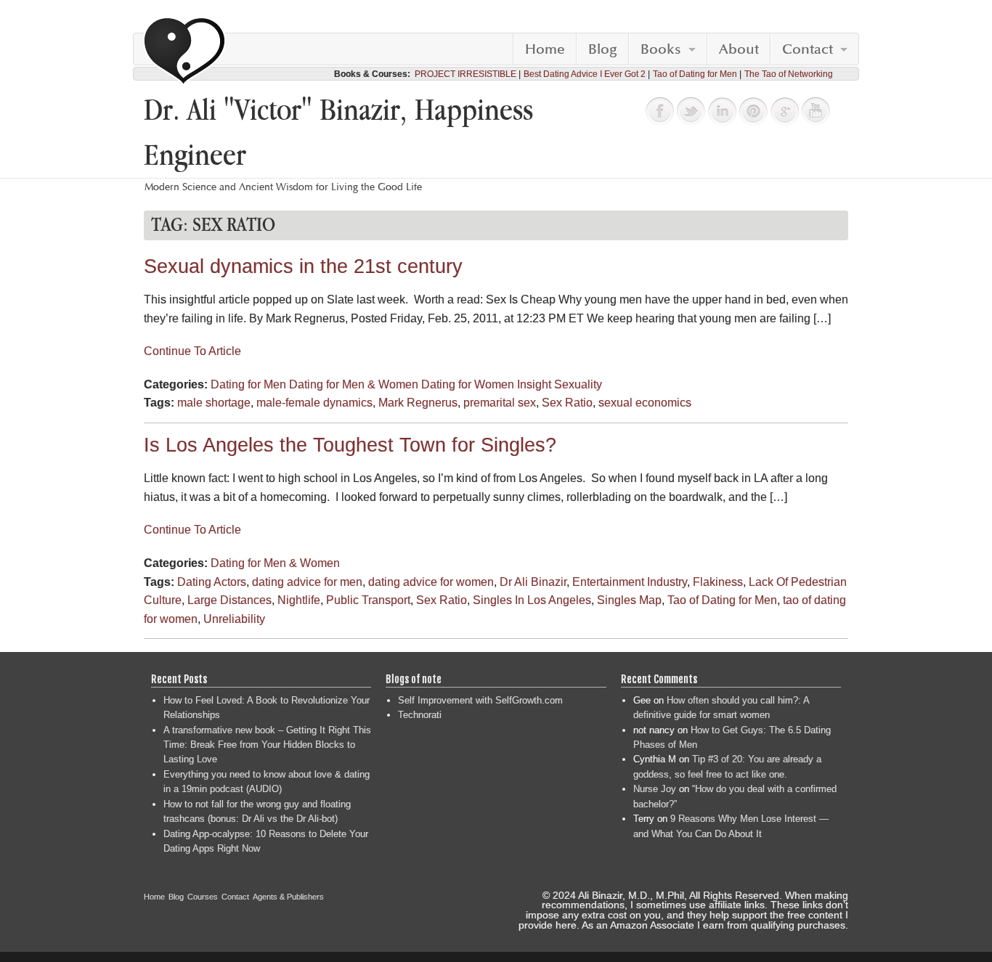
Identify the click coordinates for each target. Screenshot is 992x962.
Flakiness (718, 582)
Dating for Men (248, 384)
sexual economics (644, 402)
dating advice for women (431, 582)
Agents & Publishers (288, 896)
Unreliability (234, 619)
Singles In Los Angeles (532, 600)
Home (545, 49)
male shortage (214, 402)
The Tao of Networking (788, 74)
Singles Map (629, 600)
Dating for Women (467, 384)
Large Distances (229, 600)
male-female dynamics (314, 402)
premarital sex (499, 402)
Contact (807, 49)
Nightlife (298, 600)
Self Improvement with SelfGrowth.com (480, 700)
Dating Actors (211, 582)
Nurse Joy (654, 788)
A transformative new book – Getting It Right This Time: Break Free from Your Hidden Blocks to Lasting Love (267, 745)
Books (661, 49)
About (739, 49)
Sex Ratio (567, 402)
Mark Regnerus (418, 402)
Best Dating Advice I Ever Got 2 (585, 74)
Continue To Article (192, 351)
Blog (602, 49)
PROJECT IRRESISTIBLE (465, 74)
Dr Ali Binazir (533, 582)
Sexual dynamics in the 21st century (303, 266)
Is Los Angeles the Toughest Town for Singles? (350, 445)
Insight (534, 384)
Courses (202, 896)
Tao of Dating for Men (695, 74)
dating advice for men (307, 582)
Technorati (420, 714)
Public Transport (368, 600)
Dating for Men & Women (353, 384)
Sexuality (578, 384)
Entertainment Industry (629, 582)
